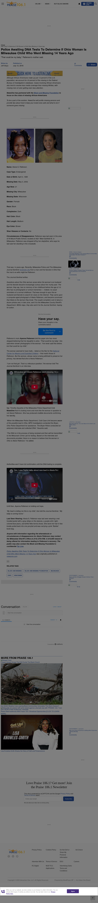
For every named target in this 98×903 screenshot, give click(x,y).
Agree (73, 891)
